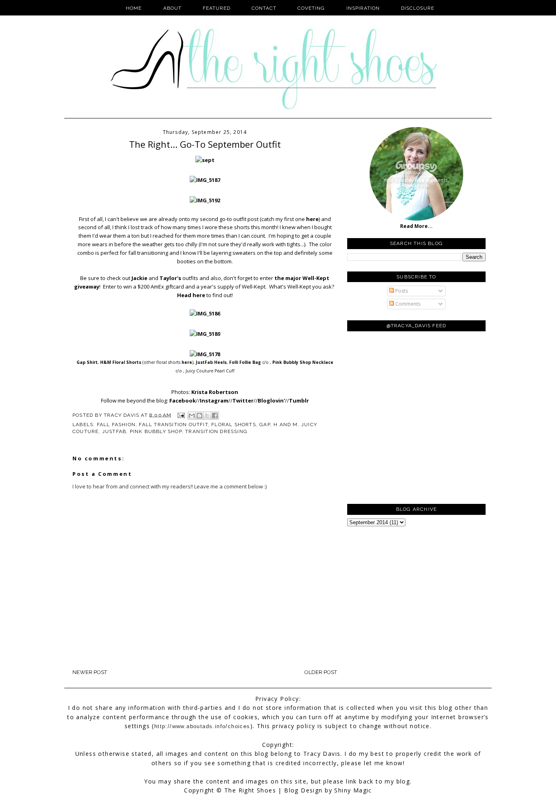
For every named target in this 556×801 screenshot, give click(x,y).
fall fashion (116, 424)
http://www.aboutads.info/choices (202, 726)
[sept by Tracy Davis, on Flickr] (205, 160)
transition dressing (216, 431)
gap (264, 424)
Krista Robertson (214, 392)
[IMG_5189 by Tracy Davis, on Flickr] (205, 333)
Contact (264, 8)
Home (134, 8)
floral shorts (233, 424)
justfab (114, 431)
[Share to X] (207, 415)
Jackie (139, 278)
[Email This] (192, 415)
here (312, 219)
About (172, 8)
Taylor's (170, 278)
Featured (216, 8)
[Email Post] (180, 415)
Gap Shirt (87, 362)
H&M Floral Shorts (120, 362)
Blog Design (303, 790)
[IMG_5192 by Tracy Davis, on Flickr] (205, 200)
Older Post (320, 672)
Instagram (214, 400)
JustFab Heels (211, 362)
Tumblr (299, 400)
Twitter (243, 400)
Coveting (311, 8)
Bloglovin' (271, 400)
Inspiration (363, 8)
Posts (401, 290)
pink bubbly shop (156, 431)
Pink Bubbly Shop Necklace (302, 362)
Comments (407, 303)
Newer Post (89, 672)
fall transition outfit (173, 424)
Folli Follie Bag (245, 362)
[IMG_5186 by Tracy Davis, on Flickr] (205, 313)
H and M (286, 424)
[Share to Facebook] (215, 415)
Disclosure (417, 8)
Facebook (182, 400)
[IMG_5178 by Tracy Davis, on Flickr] (205, 354)
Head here (191, 295)
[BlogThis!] (199, 415)
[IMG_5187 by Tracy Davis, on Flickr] (205, 180)
